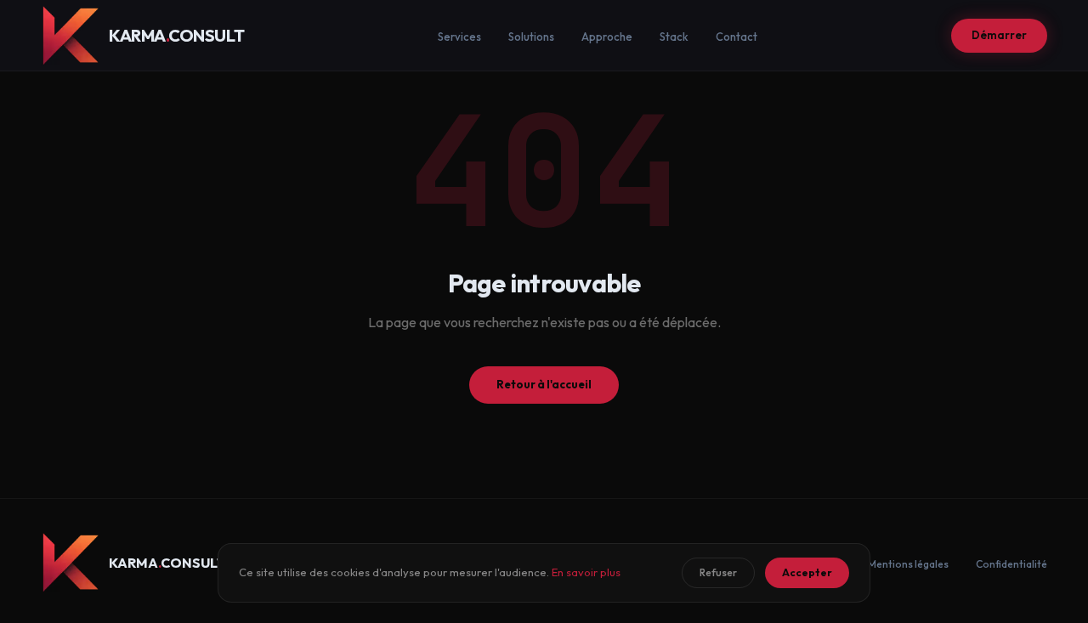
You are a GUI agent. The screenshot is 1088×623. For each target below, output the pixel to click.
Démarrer (999, 35)
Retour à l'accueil (544, 384)
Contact (736, 36)
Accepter (807, 572)
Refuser (718, 572)
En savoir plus (586, 572)
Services (459, 36)
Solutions (531, 36)
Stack (674, 36)
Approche (606, 36)
